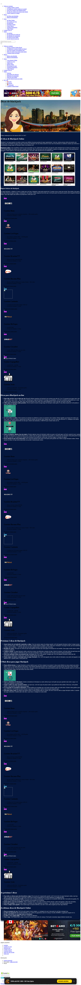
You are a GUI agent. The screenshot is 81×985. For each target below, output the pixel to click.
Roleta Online (10, 64)
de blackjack (10, 23)
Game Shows (10, 26)
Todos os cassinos (8, 6)
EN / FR (6, 80)
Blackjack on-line (5, 147)
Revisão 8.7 (7, 286)
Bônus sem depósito (12, 56)
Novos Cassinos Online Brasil (14, 47)
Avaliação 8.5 (7, 309)
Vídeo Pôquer (10, 68)
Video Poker (10, 29)
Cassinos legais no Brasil (13, 53)
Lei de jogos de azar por (13, 38)
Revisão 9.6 (7, 369)
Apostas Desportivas (12, 27)
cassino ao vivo (60, 897)
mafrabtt (4, 2)
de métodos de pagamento (13, 36)
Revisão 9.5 (7, 241)
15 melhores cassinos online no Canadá (17, 9)
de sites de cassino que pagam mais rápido (17, 11)
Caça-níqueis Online (12, 60)
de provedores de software (13, 34)
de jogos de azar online (12, 37)
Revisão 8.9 (7, 354)
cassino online (16, 915)
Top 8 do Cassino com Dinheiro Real (16, 10)
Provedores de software (13, 74)
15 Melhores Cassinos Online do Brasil (16, 49)
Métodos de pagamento (13, 76)
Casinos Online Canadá (13, 7)
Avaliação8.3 (7, 331)
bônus (5, 14)
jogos (5, 19)
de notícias (9, 33)
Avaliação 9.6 (7, 218)
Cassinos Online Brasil (12, 86)
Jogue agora (14, 218)
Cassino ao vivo (11, 61)
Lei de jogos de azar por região (14, 78)
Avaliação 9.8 (7, 392)
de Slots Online (11, 20)
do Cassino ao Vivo (12, 21)
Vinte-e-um (10, 63)
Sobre (5, 31)
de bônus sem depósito (12, 16)
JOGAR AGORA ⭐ (64, 981)
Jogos (5, 59)
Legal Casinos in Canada (13, 13)
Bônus (5, 54)
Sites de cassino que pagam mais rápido (17, 51)
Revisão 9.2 (7, 263)
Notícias (9, 73)
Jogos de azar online (12, 77)
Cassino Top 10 (8, 30)
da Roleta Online (11, 24)
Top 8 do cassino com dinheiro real (15, 50)
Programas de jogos (12, 66)
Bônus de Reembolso (12, 17)
